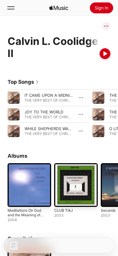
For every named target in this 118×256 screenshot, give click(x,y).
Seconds (108, 210)
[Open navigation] (11, 8)
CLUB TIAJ (63, 210)
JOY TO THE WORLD (44, 111)
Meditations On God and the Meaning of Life (24, 215)
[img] (58, 8)
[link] (23, 82)
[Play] (105, 53)
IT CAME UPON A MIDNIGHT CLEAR (58, 95)
